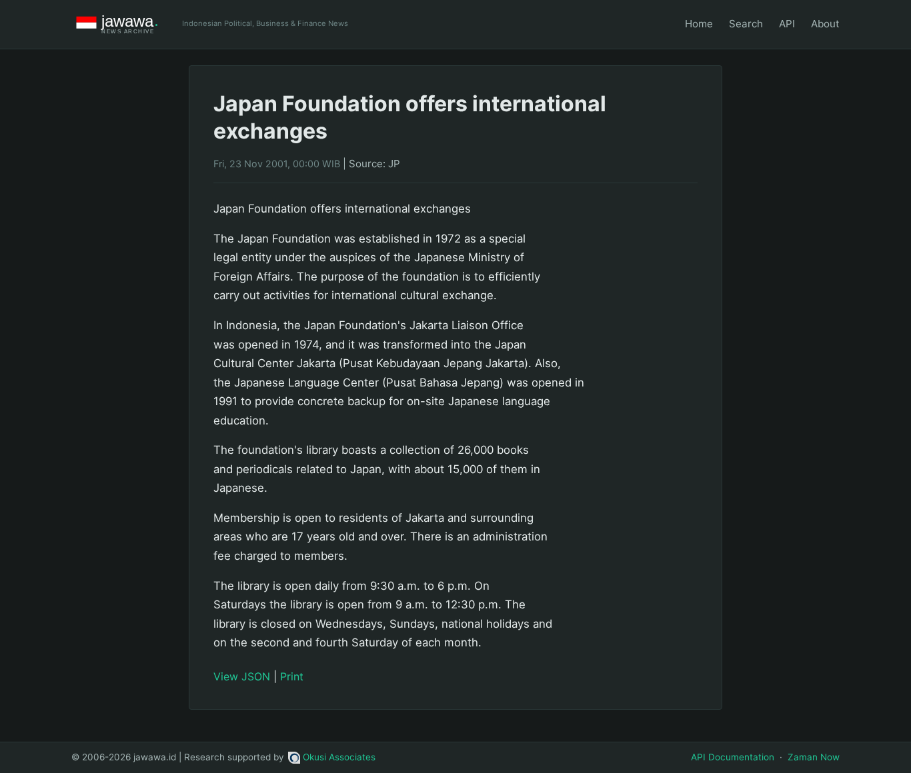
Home (699, 23)
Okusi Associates (339, 757)
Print (291, 676)
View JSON (241, 676)
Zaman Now (814, 757)
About (825, 23)
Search (746, 23)
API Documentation (732, 757)
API (787, 23)
